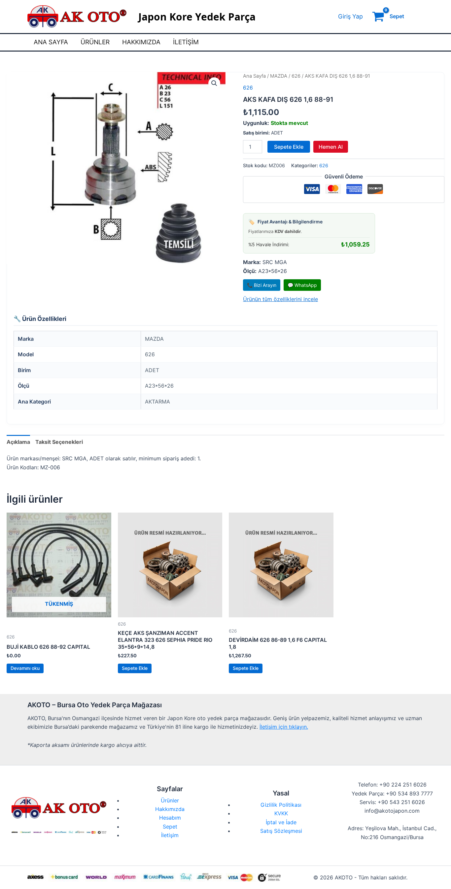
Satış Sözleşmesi (281, 831)
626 (296, 76)
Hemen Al (331, 146)
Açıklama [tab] (18, 442)
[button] (214, 83)
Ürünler (95, 42)
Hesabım (170, 817)
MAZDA (278, 76)
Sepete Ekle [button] (135, 668)
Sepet (170, 826)
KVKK (281, 813)
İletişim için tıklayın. (284, 726)
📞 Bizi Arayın (261, 285)
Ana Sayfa (51, 42)
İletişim (186, 42)
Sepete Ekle (288, 146)
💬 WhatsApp (302, 285)
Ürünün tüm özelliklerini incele (280, 299)
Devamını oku (25, 668)
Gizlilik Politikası (280, 804)
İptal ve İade (281, 822)
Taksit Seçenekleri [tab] (59, 442)
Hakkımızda (141, 42)
